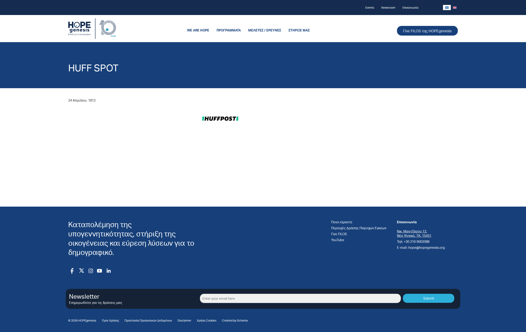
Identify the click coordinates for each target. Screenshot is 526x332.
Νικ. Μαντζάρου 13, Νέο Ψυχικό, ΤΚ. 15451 (414, 233)
